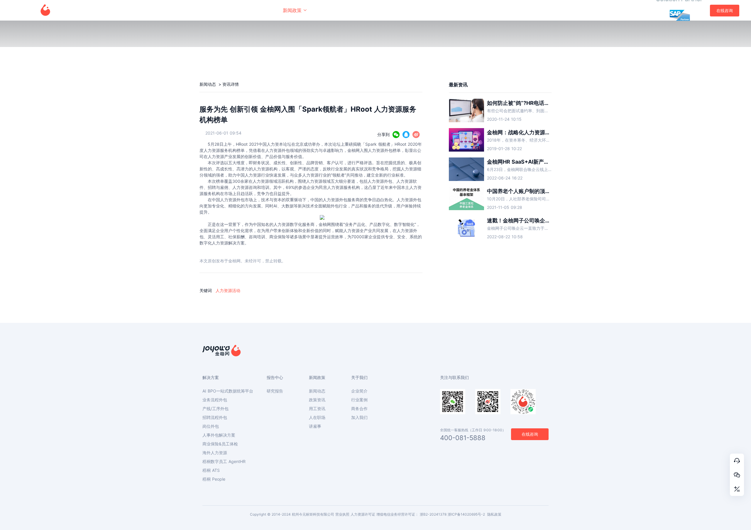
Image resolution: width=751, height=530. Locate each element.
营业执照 (342, 514)
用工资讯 (317, 409)
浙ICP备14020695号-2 (466, 514)
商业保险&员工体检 (220, 444)
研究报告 (275, 391)
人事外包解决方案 (218, 435)
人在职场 (317, 417)
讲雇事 (315, 426)
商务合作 (359, 409)
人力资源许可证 (363, 514)
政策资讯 (317, 400)
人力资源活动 (228, 290)
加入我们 (359, 417)
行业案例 (359, 400)
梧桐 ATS (211, 470)
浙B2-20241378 (433, 514)
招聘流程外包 (214, 417)
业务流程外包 (214, 400)
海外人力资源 (214, 453)
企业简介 (359, 391)
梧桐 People (213, 479)
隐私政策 (494, 514)
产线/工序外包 (215, 409)
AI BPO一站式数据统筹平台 (227, 391)
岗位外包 (210, 426)
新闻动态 (208, 84)
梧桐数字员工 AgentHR (224, 461)
